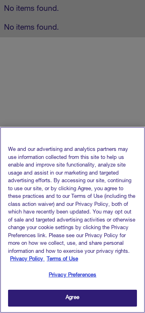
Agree (72, 298)
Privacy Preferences (72, 275)
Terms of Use (62, 259)
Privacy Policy (27, 259)
